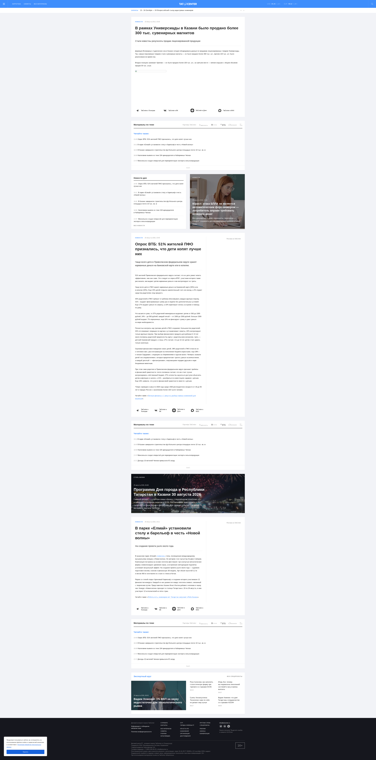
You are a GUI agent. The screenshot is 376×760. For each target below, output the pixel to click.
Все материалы (40, 4)
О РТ (181, 723)
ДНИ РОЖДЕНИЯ (185, 736)
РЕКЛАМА (203, 728)
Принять (25, 752)
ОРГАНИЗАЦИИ (185, 733)
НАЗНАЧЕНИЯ (184, 731)
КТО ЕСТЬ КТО (184, 728)
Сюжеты (27, 4)
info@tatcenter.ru (224, 723)
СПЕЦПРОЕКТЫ (205, 725)
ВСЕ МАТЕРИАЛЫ (166, 728)
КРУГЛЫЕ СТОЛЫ (205, 723)
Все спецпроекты (234, 676)
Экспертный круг (142, 676)
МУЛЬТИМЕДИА (165, 736)
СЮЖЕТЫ (164, 731)
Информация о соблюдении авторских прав (140, 727)
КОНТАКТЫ (164, 725)
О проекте (164, 723)
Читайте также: (141, 133)
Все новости (139, 225)
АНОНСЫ (202, 731)
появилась (161, 556)
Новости (139, 21)
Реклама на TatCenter (234, 239)
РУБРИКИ (164, 733)
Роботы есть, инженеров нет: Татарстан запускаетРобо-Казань (172, 597)
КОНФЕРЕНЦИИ (205, 733)
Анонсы (134, 10)
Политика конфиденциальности (141, 731)
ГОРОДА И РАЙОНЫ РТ (187, 725)
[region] (25, 746)
